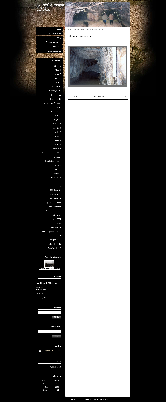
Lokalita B (57, 128)
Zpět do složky (99, 96)
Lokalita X (57, 140)
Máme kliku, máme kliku (51, 153)
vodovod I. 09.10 (54, 244)
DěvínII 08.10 (55, 99)
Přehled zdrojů (55, 367)
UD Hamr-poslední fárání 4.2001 (51, 234)
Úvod (69, 29)
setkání (58, 169)
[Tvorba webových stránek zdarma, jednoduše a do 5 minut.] (83, 399)
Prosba (58, 165)
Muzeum (57, 157)
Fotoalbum (76, 29)
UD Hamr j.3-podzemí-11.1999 (54, 200)
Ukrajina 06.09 (55, 240)
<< (40, 351)
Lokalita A (57, 124)
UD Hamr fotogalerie (53, 42)
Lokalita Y (57, 145)
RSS (86, 399)
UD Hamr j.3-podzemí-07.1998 (54, 192)
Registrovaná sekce (53, 51)
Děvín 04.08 (56, 95)
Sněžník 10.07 (55, 178)
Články (58, 38)
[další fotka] (124, 66)
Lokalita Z (57, 149)
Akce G (58, 78)
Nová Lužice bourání (52, 161)
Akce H (58, 82)
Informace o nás (54, 33)
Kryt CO (57, 120)
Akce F (58, 74)
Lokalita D (57, 136)
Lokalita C (57, 132)
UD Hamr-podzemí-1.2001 (54, 217)
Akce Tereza (56, 87)
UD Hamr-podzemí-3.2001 (54, 225)
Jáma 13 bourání (54, 111)
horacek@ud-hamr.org (43, 298)
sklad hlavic (56, 174)
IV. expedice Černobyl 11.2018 (52, 105)
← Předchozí (72, 96)
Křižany (58, 116)
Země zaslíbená (54, 248)
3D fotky (57, 66)
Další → (125, 96)
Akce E (58, 70)
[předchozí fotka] (71, 66)
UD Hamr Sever (54, 207)
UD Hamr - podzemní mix (91, 29)
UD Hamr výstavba (53, 211)
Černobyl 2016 (55, 91)
